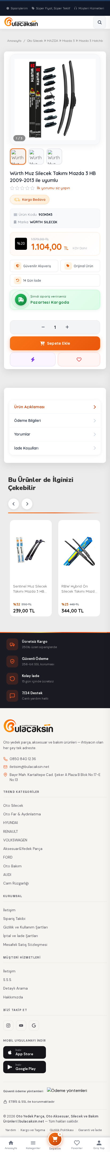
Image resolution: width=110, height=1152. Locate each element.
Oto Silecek (35, 41)
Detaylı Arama (15, 988)
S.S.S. (7, 980)
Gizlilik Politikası (62, 1130)
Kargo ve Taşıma (33, 1130)
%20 (21, 243)
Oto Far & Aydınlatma (22, 814)
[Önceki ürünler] (13, 504)
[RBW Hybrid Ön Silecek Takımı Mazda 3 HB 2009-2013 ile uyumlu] (79, 550)
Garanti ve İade (90, 1130)
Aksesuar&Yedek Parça (22, 848)
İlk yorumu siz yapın (53, 188)
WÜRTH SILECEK (43, 222)
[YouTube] (21, 1025)
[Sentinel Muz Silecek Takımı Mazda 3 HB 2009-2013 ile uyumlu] (30, 550)
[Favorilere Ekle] (79, 359)
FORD (8, 857)
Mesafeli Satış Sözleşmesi (25, 944)
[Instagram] (8, 1025)
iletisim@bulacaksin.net (29, 766)
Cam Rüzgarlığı (16, 883)
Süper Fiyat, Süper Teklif (53, 8)
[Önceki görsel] (18, 99)
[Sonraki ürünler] (27, 504)
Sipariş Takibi (14, 918)
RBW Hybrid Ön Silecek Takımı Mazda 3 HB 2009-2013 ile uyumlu (79, 589)
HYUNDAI (10, 822)
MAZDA (52, 41)
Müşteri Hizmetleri (91, 8)
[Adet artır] (67, 327)
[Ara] (99, 22)
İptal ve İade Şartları (20, 936)
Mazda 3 (68, 41)
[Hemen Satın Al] (33, 359)
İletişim (9, 910)
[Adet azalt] (43, 327)
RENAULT (10, 831)
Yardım (10, 1130)
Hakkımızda (13, 997)
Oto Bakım (12, 866)
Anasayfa (14, 41)
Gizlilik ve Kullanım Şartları (25, 927)
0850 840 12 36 (23, 759)
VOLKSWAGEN (15, 840)
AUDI (7, 874)
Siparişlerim (19, 8)
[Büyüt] (92, 136)
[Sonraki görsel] (91, 99)
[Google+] (34, 1025)
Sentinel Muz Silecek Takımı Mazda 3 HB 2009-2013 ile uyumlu (30, 589)
